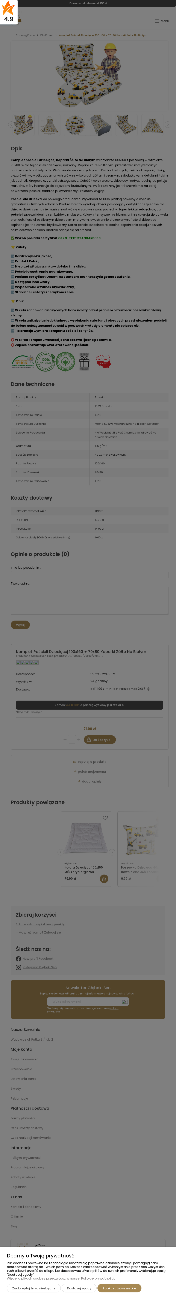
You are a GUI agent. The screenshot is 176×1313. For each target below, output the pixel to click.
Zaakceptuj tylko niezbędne (33, 1288)
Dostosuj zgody (79, 1288)
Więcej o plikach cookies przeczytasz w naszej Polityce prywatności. (61, 1278)
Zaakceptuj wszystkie (119, 1288)
